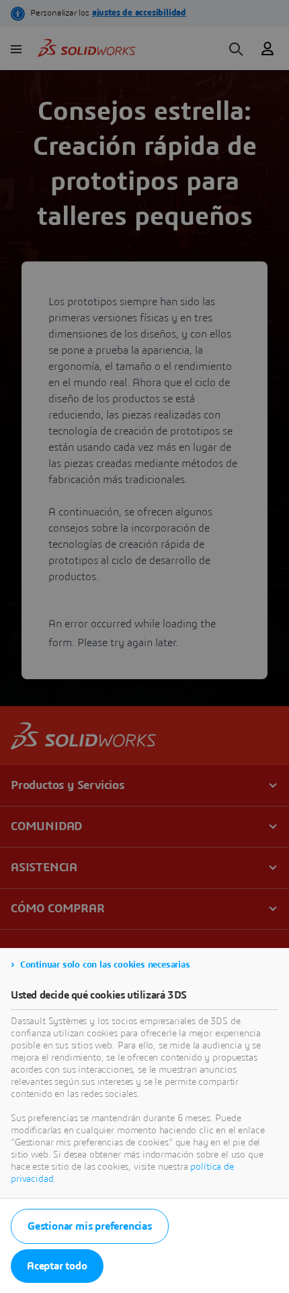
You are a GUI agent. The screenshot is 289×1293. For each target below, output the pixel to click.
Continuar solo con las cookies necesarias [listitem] (105, 965)
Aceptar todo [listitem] (57, 1266)
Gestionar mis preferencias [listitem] (90, 1226)
